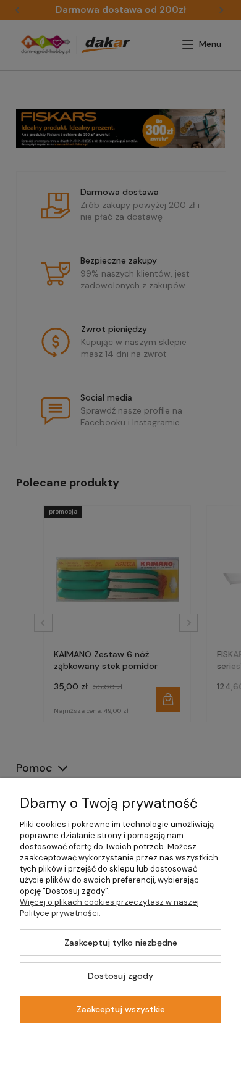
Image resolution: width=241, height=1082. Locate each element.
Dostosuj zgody (120, 975)
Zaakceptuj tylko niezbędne (120, 942)
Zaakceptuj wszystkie (121, 1009)
